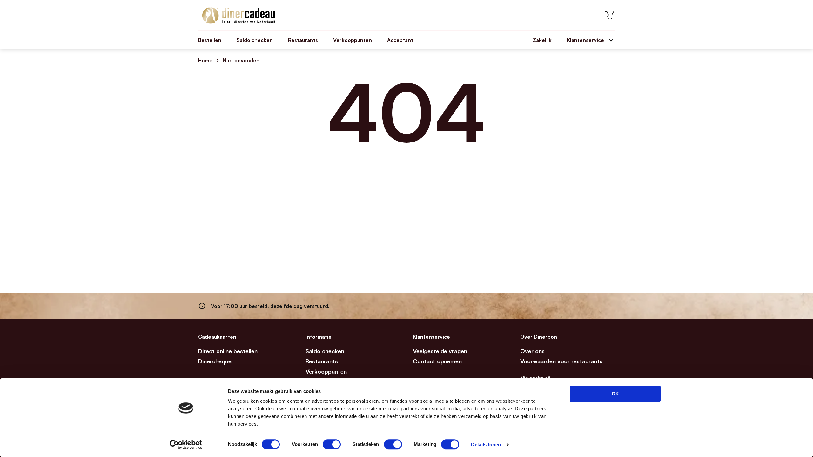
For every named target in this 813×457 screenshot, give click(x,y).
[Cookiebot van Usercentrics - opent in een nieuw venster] (186, 444)
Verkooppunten (352, 40)
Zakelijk (542, 40)
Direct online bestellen (228, 351)
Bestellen (209, 40)
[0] (610, 15)
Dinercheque (215, 361)
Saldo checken (255, 40)
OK (615, 393)
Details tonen (486, 444)
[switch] (332, 444)
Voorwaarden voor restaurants (561, 361)
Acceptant (400, 40)
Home (205, 60)
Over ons (532, 351)
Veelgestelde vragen (440, 351)
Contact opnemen (437, 361)
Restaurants (303, 40)
